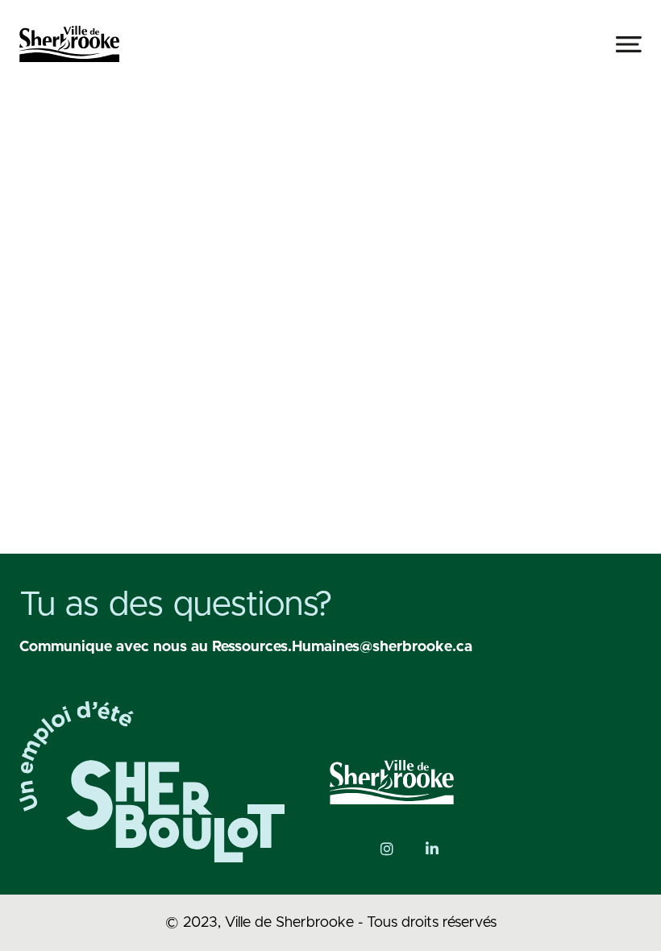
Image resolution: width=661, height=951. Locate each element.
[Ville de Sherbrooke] (69, 44)
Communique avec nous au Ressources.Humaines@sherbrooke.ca (245, 647)
